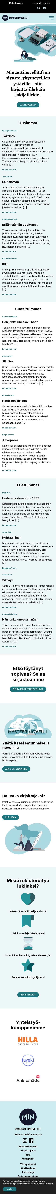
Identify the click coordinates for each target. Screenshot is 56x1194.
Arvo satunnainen (16, 769)
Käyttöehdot (28, 1168)
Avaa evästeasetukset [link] (42, 1183)
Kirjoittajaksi (28, 1150)
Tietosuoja (28, 1172)
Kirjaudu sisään (41, 3)
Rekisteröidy (16, 3)
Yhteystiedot (28, 1164)
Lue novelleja (28, 104)
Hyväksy (9, 1189)
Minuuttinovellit (28, 1146)
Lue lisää (10, 817)
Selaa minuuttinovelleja (28, 689)
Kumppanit (28, 1158)
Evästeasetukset (28, 1176)
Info (28, 1154)
